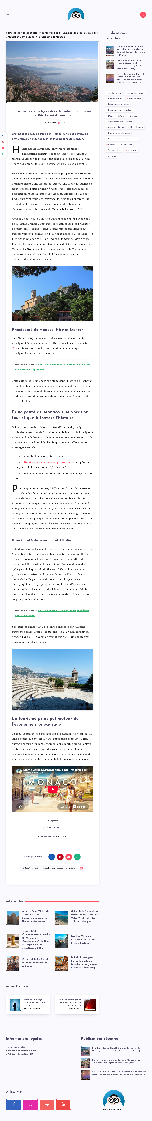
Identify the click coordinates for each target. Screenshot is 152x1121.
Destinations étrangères (120, 110)
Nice (15, 348)
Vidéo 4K (132, 150)
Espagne (134, 116)
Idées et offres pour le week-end (41, 33)
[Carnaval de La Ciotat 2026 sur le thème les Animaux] (12, 963)
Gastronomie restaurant (120, 122)
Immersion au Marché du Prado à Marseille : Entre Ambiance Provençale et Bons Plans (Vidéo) (129, 64)
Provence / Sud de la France (122, 139)
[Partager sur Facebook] (51, 857)
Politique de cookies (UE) (20, 1054)
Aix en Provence (135, 93)
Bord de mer (135, 99)
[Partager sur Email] (68, 857)
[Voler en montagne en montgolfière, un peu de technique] (77, 1004)
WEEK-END (53, 828)
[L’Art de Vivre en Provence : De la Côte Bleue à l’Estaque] (61, 939)
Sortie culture (115, 150)
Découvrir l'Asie (116, 116)
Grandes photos (116, 127)
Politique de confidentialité (22, 1051)
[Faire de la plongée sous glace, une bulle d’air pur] (28, 1004)
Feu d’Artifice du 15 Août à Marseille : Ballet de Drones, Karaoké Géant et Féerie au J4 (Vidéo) (130, 51)
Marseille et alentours (119, 133)
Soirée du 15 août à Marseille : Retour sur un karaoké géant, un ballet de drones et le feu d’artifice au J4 (131, 78)
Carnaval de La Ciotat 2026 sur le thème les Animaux (35, 962)
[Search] (143, 15)
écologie (112, 156)
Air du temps (60, 836)
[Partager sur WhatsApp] (77, 857)
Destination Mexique (118, 104)
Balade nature (115, 99)
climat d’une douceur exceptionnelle (47, 462)
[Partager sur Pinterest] (60, 857)
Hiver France (136, 127)
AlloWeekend (13, 33)
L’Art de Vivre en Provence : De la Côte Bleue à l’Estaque (83, 939)
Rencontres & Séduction (120, 145)
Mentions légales (16, 1047)
